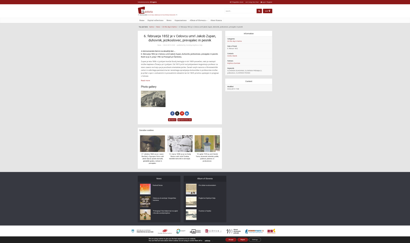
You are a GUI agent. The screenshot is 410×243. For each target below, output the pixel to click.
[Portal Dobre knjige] (254, 231)
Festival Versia (158, 185)
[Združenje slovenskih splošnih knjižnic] (213, 231)
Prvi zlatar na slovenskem (207, 185)
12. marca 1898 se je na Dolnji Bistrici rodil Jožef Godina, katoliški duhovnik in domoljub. (180, 156)
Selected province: (147, 2)
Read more (145, 80)
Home (141, 20)
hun (257, 2)
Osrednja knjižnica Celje (194, 45)
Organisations (181, 20)
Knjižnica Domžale (233, 63)
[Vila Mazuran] (153, 99)
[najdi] (259, 11)
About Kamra (216, 20)
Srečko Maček (232, 56)
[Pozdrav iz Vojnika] (191, 214)
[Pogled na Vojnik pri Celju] (191, 202)
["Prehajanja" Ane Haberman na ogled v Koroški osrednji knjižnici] (145, 214)
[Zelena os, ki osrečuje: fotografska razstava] (145, 202)
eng (250, 2)
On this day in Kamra (234, 41)
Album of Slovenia (198, 20)
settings (207, 241)
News (169, 20)
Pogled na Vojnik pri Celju (207, 198)
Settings (255, 240)
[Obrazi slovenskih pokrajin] (233, 231)
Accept (231, 240)
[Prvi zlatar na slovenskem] (191, 189)
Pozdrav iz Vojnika (205, 211)
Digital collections (155, 20)
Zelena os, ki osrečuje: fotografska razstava (164, 199)
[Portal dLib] (195, 231)
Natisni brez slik (185, 120)
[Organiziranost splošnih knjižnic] (165, 231)
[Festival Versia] (145, 189)
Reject (243, 240)
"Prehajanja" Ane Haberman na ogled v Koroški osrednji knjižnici (165, 212)
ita (254, 2)
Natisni (173, 120)
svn (246, 2)
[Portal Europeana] (181, 231)
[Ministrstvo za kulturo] (142, 231)
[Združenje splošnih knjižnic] (271, 231)
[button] (214, 151)
